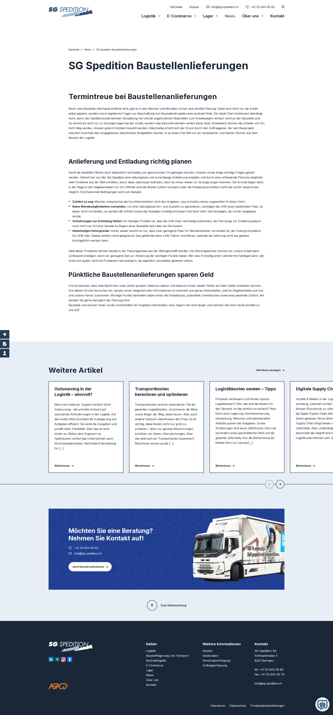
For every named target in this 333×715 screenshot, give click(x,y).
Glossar (194, 7)
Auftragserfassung (215, 665)
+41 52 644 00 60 (86, 548)
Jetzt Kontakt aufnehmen (88, 566)
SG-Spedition (115, 177)
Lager (208, 16)
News (230, 16)
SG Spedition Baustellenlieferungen (116, 49)
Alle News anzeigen (268, 370)
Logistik (148, 16)
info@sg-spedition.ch (88, 553)
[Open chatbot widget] (322, 704)
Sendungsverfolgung (216, 660)
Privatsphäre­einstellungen (267, 705)
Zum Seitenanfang (173, 605)
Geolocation (210, 655)
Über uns (250, 16)
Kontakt (277, 16)
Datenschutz (237, 705)
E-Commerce (179, 16)
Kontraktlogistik (156, 660)
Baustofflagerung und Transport (167, 655)
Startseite (176, 7)
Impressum (218, 705)
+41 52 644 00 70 (272, 674)
